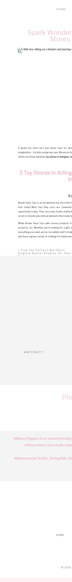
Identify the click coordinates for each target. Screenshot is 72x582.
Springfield (57, 458)
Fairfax (42, 458)
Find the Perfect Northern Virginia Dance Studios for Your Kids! (45, 253)
